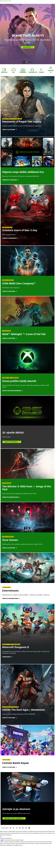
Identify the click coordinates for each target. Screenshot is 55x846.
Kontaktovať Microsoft (32, 841)
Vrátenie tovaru (51, 833)
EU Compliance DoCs (17, 845)
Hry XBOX (9, 831)
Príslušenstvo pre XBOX (27, 831)
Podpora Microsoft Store (41, 833)
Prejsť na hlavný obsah (5, 1)
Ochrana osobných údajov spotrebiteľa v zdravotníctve (13, 841)
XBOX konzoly (3, 831)
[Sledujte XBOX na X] (16, 828)
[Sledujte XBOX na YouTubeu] (29, 828)
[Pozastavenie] (23, 62)
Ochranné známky (34, 843)
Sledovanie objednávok (6, 835)
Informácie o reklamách (6, 845)
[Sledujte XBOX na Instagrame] (20, 828)
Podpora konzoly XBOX (39, 831)
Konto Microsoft (31, 833)
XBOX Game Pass (16, 831)
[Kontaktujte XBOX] (10, 828)
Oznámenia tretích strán (46, 843)
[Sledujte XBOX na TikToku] (26, 828)
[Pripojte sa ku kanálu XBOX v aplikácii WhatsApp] (23, 828)
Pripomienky (48, 831)
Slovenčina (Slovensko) (5, 838)
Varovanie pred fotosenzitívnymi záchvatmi (15, 833)
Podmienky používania (24, 843)
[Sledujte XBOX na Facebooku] (13, 828)
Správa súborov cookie (13, 843)
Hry (1, 836)
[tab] (26, 62)
